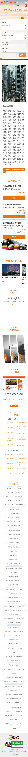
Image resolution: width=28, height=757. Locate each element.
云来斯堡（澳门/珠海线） (14, 534)
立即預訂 (14, 198)
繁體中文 (20, 5)
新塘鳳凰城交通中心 (14, 559)
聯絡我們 (23, 751)
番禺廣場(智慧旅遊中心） (14, 601)
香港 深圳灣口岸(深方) (10, 439)
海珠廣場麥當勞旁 (8, 618)
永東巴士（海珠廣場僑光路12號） (14, 580)
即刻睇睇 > (14, 304)
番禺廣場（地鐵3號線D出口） (14, 627)
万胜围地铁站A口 (9, 724)
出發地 (4, 23)
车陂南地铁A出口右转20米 (14, 707)
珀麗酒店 (18, 492)
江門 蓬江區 (10, 468)
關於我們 (5, 751)
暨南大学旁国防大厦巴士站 (14, 698)
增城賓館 (7, 610)
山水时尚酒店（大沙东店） (17, 635)
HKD (14, 5)
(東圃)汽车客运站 (14, 538)
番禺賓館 (10, 500)
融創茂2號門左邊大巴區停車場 (14, 597)
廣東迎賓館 (8, 631)
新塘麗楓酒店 (20, 606)
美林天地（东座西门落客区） (14, 703)
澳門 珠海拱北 (10, 433)
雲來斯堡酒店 (18, 496)
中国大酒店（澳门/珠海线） (14, 526)
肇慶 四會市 (22, 458)
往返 (23, 17)
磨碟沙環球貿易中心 (9, 669)
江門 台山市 (10, 463)
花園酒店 (19, 488)
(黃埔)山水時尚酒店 (14, 513)
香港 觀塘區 (22, 439)
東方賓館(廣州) (10, 589)
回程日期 (4, 48)
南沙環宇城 (20, 724)
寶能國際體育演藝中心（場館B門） (14, 686)
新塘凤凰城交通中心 (14, 639)
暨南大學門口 (14, 593)
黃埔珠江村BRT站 (18, 631)
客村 (5, 635)
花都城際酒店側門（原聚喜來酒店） (14, 568)
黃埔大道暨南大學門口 (14, 585)
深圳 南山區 (10, 473)
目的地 (4, 32)
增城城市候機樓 (9, 504)
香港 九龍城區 (22, 427)
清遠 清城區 (22, 468)
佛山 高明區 (22, 454)
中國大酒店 (10, 492)
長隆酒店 (18, 500)
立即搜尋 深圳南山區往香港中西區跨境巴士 (14, 170)
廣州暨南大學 (10, 488)
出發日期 (4, 42)
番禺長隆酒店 (19, 711)
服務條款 (17, 751)
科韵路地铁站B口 (14, 690)
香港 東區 (21, 445)
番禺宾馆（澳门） (14, 555)
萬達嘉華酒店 (19, 504)
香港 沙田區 (22, 433)
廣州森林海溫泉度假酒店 (14, 623)
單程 (26, 17)
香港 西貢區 (22, 422)
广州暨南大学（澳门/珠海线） (14, 517)
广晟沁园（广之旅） (14, 665)
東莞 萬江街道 (22, 463)
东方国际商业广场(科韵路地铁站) (14, 694)
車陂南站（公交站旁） (14, 719)
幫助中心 (11, 751)
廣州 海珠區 (10, 458)
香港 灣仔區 (10, 422)
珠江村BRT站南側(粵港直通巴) (14, 656)
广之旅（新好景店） (14, 644)
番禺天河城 (21, 669)
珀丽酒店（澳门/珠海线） (14, 547)
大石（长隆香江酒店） (10, 715)
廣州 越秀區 (22, 473)
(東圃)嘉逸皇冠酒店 (14, 509)
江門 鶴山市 (10, 454)
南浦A (21, 715)
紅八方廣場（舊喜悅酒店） (14, 564)
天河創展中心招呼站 (14, 576)
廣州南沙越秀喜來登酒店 (14, 542)
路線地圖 (16, 54)
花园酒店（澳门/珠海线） (14, 530)
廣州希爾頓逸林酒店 (18, 610)
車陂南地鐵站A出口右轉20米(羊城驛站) (14, 681)
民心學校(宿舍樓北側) (14, 614)
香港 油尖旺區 (10, 445)
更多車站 (14, 728)
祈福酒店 (14, 652)
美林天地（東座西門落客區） (14, 677)
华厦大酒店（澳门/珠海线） (14, 521)
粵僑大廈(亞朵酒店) (9, 606)
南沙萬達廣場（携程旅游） (14, 660)
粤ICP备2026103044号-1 (14, 749)
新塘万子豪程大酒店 (9, 648)
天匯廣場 (19, 589)
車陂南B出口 (9, 711)
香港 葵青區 (10, 427)
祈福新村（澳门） (14, 551)
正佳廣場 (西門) (14, 572)
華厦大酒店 (9, 496)
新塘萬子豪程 (20, 618)
